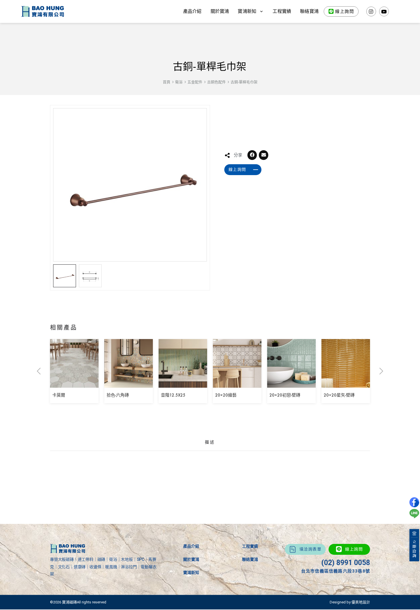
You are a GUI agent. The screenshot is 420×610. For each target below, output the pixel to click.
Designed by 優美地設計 (350, 602)
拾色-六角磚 (118, 395)
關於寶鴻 (220, 11)
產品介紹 (192, 11)
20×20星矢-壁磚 (339, 395)
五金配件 (194, 82)
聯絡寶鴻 (309, 11)
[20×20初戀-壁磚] (291, 384)
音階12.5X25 (173, 395)
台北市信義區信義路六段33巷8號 (335, 571)
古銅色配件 (216, 82)
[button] (252, 155)
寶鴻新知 (191, 572)
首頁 (166, 82)
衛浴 (179, 82)
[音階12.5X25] (183, 384)
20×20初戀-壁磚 (284, 395)
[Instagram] (371, 11)
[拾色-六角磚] (128, 384)
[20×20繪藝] (237, 384)
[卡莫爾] (74, 384)
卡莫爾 (58, 395)
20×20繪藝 (226, 395)
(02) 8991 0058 (345, 562)
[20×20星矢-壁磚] (345, 384)
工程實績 (282, 11)
